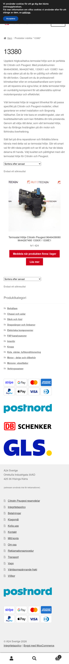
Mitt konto (13, 538)
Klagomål (13, 519)
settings (26, 12)
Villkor (11, 576)
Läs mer (34, 262)
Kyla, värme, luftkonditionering (24, 352)
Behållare (12, 308)
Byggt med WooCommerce (39, 645)
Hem (9, 38)
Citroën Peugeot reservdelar (24, 500)
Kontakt (12, 532)
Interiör (11, 341)
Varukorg (53, 655)
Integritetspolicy (17, 507)
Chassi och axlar (16, 313)
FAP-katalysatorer (17, 335)
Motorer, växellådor (17, 363)
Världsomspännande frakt (22, 569)
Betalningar (14, 513)
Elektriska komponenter (20, 330)
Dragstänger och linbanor (21, 324)
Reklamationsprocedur (21, 550)
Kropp (10, 346)
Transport (13, 557)
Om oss (12, 544)
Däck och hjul (14, 319)
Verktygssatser (15, 368)
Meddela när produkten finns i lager (34, 254)
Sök (34, 658)
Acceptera (10, 18)
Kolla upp (13, 526)
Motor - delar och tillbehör (21, 357)
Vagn (11, 563)
